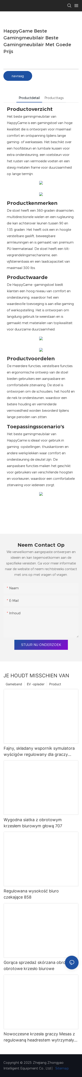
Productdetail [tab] (29, 98)
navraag (18, 76)
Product (55, 684)
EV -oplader (35, 684)
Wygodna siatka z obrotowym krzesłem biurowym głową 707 (33, 822)
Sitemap (61, 1068)
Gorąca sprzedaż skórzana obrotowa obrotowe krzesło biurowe (39, 965)
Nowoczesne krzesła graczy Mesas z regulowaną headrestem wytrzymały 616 (39, 1037)
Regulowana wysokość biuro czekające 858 (31, 894)
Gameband (14, 684)
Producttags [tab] (54, 98)
